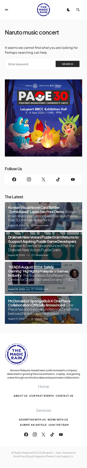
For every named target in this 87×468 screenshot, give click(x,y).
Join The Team (58, 424)
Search (67, 64)
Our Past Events (41, 395)
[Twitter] (43, 179)
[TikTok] (58, 179)
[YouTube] (73, 179)
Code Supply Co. (64, 456)
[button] (6, 10)
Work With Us (58, 419)
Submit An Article (33, 424)
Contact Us (64, 395)
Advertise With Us (32, 419)
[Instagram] (28, 179)
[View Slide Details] (43, 118)
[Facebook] (14, 179)
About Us (21, 395)
